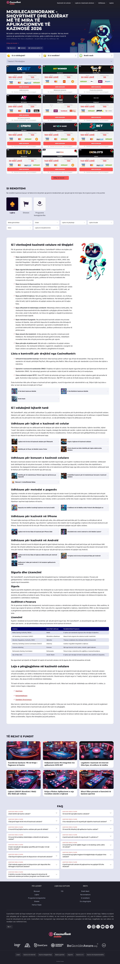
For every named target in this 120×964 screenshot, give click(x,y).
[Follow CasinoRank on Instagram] (93, 927)
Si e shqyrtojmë (85, 901)
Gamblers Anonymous (24, 700)
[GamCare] (40, 945)
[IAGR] (17, 945)
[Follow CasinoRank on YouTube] (103, 927)
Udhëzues (101, 3)
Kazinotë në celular (64, 3)
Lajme (111, 3)
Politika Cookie (60, 961)
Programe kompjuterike (36, 898)
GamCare (19, 691)
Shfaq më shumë (58, 178)
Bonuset (37, 891)
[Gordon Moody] (57, 945)
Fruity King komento (96, 90)
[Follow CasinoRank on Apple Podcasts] (112, 927)
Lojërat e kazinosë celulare (84, 3)
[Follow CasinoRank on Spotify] (107, 927)
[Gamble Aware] (82, 945)
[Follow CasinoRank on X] (98, 927)
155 (62, 891)
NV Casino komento (24, 118)
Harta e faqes (37, 905)
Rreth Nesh (85, 891)
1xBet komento (24, 90)
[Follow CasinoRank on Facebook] (89, 927)
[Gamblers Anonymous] (27, 945)
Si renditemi (85, 898)
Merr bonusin (24, 87)
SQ (8, 927)
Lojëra (37, 895)
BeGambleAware (21, 696)
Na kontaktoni (85, 895)
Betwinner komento (60, 90)
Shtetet (36, 901)
